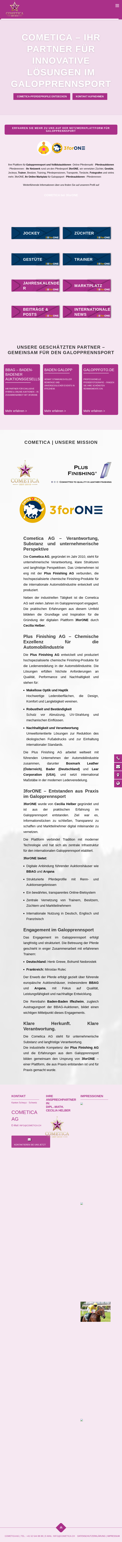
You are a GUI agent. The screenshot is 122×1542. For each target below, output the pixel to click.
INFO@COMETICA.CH (30, 1125)
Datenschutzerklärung (91, 1536)
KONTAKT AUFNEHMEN (90, 96)
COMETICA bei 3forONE (61, 195)
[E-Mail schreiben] (58, 1127)
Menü (117, 5)
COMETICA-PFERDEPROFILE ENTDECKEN (42, 96)
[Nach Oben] (61, 1527)
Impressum (113, 1536)
